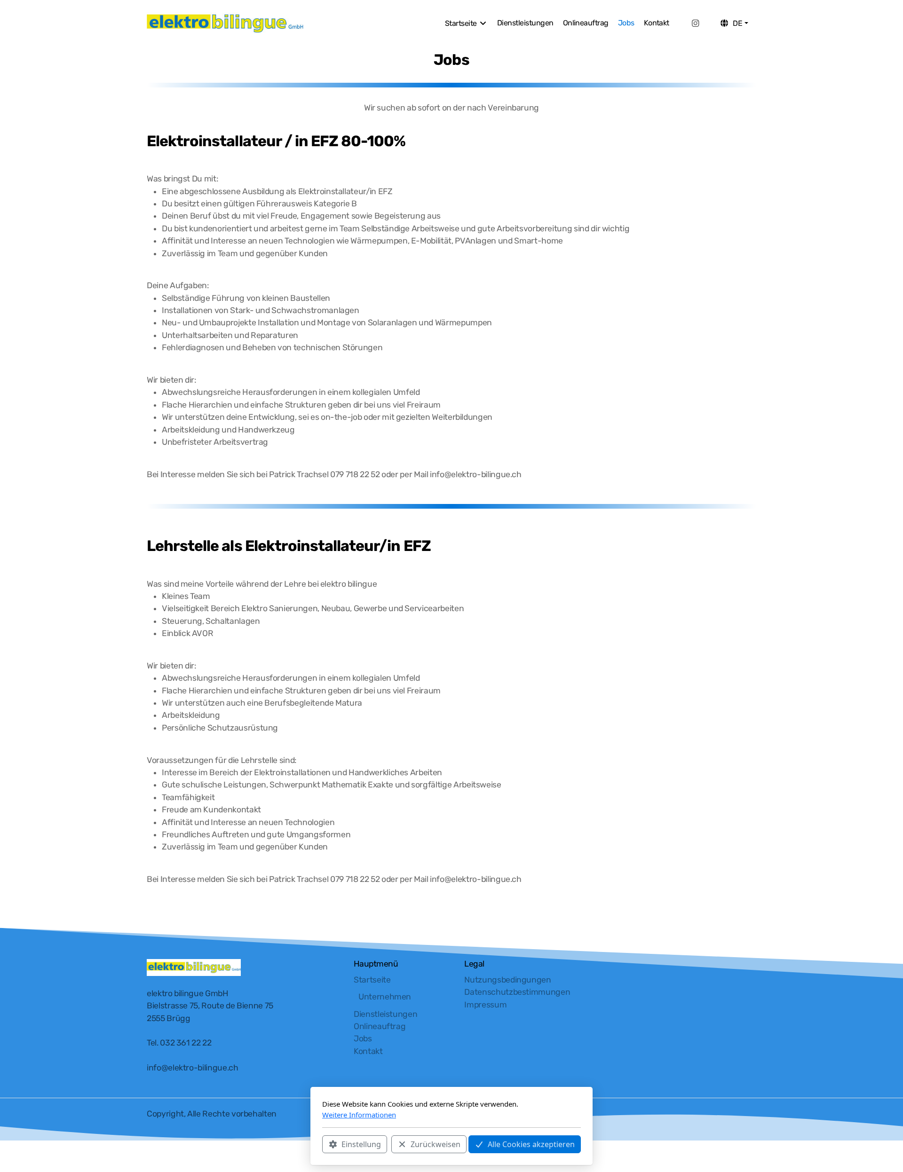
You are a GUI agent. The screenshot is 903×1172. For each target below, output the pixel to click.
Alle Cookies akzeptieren (531, 1144)
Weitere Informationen (359, 1114)
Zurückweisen (435, 1144)
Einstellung (361, 1144)
